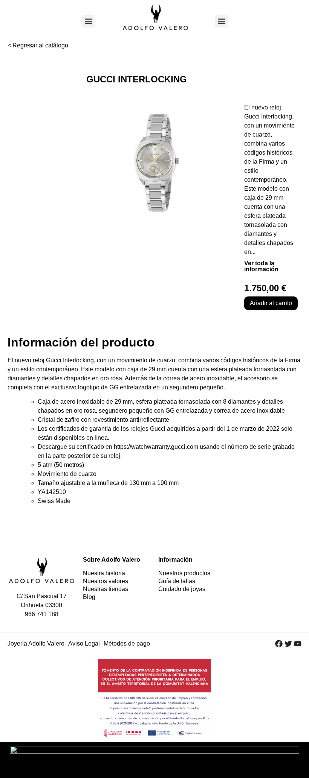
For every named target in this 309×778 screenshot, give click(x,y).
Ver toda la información (261, 266)
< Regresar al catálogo (38, 45)
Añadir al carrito (271, 303)
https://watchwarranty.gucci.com (156, 447)
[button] (88, 21)
